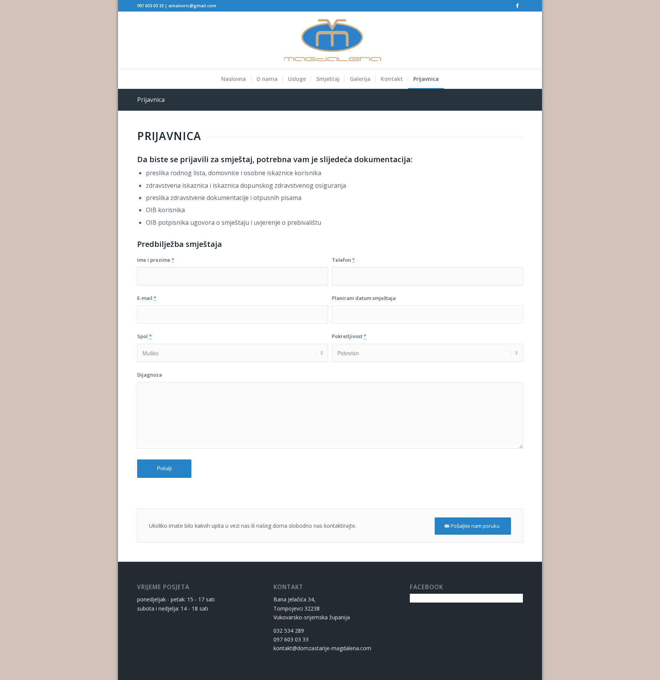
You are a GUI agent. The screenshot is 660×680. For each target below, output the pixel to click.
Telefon (343, 259)
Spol (144, 336)
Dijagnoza (149, 374)
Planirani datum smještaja (364, 298)
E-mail (146, 298)
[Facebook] (517, 5)
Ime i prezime (155, 259)
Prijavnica (151, 99)
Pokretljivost (349, 336)
